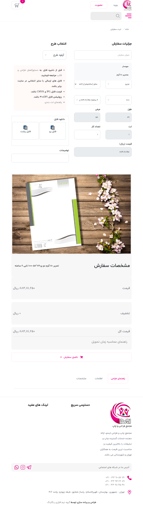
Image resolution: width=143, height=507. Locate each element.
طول (130, 109)
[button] (103, 67)
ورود (115, 5)
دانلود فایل (59, 119)
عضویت (99, 5)
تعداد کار (96, 126)
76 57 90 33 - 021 (115, 477)
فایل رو (52, 131)
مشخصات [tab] (81, 378)
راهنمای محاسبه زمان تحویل (109, 342)
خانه (127, 29)
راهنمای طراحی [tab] (118, 378)
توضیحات (64, 150)
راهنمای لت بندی (53, 102)
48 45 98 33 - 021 (115, 485)
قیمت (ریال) (125, 144)
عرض (97, 109)
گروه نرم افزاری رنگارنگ (58, 502)
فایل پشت (25, 131)
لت (130, 126)
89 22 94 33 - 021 (115, 481)
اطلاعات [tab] (98, 378)
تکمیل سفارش (71, 357)
